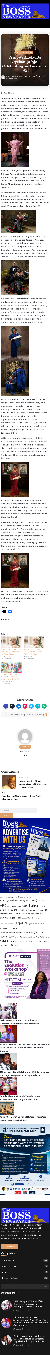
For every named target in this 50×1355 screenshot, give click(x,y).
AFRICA (19, 897)
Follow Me (25, 747)
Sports (19, 941)
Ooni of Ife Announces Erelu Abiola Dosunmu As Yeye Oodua (11, 651)
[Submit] (47, 1286)
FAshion (23, 910)
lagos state (15, 918)
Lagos (4, 917)
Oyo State (41, 924)
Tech (30, 941)
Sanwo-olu (43, 936)
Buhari (34, 905)
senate (12, 941)
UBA (11, 945)
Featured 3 (42, 910)
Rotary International (27, 937)
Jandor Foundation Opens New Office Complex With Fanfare (11, 676)
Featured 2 (32, 910)
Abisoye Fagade (10, 897)
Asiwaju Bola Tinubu (14, 906)
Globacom (26, 913)
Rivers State (7, 936)
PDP (15, 928)
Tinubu (35, 941)
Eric (8, 76)
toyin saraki (4, 945)
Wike (17, 945)
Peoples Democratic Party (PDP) (17, 932)
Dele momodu (6, 910)
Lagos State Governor (31, 918)
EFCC (16, 910)
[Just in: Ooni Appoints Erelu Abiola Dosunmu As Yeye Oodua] (34, 642)
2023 (1, 897)
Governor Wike (37, 913)
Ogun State (32, 924)
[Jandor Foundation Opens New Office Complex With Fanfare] (11, 667)
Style (25, 941)
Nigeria (20, 923)
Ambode (41, 901)
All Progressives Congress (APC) (18, 900)
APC (3, 905)
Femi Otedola (15, 913)
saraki (4, 941)
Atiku (25, 905)
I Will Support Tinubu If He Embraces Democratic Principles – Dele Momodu (28, 1304)
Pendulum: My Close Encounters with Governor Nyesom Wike (33, 784)
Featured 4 (4, 913)
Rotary (17, 937)
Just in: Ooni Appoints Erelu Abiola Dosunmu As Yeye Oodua (33, 651)
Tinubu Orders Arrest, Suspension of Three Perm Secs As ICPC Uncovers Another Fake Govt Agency (25, 1047)
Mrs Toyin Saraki (6, 924)
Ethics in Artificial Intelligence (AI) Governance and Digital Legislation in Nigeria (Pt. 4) (30, 1339)
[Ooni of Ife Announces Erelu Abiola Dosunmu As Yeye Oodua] (11, 642)
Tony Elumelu (43, 941)
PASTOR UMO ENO (5, 929)
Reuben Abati (41, 933)
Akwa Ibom (28, 897)
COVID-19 (44, 906)
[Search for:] (18, 810)
